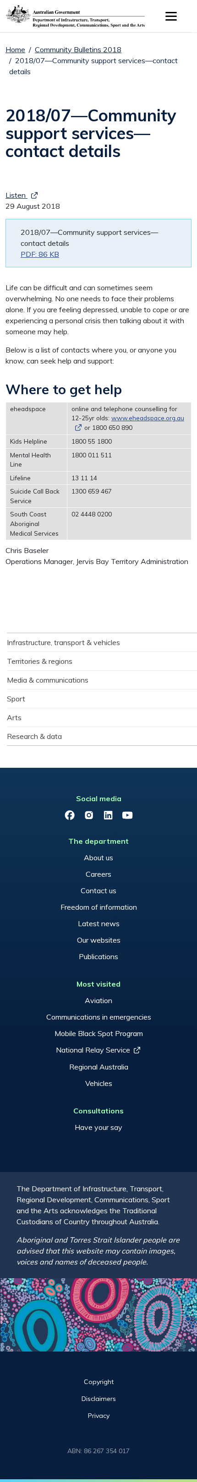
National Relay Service (93, 1049)
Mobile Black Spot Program (99, 1033)
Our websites (98, 940)
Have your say (98, 1127)
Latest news (99, 923)
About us (98, 857)
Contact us (98, 890)
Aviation (98, 1000)
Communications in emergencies (98, 1016)
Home (15, 49)
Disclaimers (99, 1399)
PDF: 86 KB (40, 254)
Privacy (98, 1415)
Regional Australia (98, 1066)
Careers (98, 874)
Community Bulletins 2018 (78, 49)
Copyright (99, 1382)
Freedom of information (98, 907)
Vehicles (98, 1083)
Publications (98, 956)
